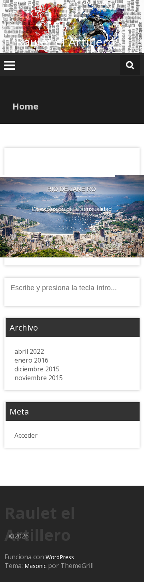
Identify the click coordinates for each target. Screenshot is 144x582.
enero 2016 (31, 360)
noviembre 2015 (38, 377)
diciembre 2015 (37, 369)
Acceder (26, 435)
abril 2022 (29, 351)
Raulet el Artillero (65, 42)
